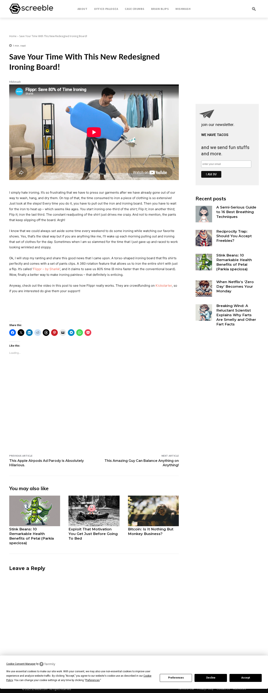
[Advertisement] (94, 411)
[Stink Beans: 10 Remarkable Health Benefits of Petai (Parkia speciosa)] (34, 511)
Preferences (176, 677)
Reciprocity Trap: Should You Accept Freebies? (234, 236)
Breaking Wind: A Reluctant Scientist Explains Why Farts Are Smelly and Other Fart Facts (236, 315)
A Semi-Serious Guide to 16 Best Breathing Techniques (236, 212)
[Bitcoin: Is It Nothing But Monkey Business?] (153, 511)
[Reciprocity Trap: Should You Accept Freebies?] (204, 238)
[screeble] (31, 8)
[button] (237, 9)
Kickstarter (164, 286)
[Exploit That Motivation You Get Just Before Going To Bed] (93, 511)
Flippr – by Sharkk (46, 269)
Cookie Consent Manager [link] (21, 663)
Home (13, 36)
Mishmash (15, 82)
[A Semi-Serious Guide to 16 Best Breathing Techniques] (204, 214)
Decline (210, 677)
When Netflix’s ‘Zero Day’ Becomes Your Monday (235, 286)
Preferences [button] (92, 680)
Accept (245, 677)
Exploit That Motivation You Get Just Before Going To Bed (93, 533)
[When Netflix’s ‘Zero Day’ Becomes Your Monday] (204, 288)
